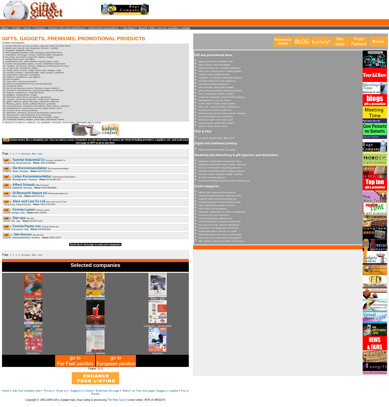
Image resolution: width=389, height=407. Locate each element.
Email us (61, 390)
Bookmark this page (107, 390)
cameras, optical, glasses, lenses (214, 74)
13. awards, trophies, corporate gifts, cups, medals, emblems (33, 72)
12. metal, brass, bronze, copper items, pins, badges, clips (32, 70)
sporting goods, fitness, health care (215, 110)
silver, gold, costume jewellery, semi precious (219, 107)
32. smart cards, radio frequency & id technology (27, 115)
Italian (5, 28)
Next (34, 154)
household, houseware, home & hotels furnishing (222, 97)
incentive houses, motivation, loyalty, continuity (220, 174)
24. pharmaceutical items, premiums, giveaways (27, 97)
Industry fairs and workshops (66, 28)
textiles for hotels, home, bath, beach (216, 120)
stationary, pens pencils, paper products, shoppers (222, 113)
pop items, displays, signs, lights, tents (216, 138)
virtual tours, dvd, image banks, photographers (220, 238)
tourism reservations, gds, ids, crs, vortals (218, 231)
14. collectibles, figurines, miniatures (21, 75)
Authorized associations (103, 28)
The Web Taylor (116, 399)
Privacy (48, 390)
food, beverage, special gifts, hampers (216, 87)
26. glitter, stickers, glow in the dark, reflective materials (31, 101)
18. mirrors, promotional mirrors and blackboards (27, 84)
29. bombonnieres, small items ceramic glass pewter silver (32, 108)
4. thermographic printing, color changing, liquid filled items (32, 52)
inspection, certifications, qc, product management (222, 212)
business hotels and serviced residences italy (220, 202)
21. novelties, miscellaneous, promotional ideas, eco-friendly (33, 90)
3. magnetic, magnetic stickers (18, 50)
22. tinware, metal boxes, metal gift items (23, 92)
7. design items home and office (19, 59)
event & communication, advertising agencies (220, 168)
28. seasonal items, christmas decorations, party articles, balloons (36, 106)
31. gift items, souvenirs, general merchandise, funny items (32, 113)
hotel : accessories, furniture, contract (216, 94)
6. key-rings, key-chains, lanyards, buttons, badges (28, 57)
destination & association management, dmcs (220, 161)
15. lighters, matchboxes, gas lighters (22, 77)
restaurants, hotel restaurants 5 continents (218, 228)
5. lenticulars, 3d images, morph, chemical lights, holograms (33, 55)
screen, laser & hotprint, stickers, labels (217, 103)
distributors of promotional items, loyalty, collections (222, 164)
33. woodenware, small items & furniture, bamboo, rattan (31, 117)
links (152, 28)
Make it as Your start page (138, 390)
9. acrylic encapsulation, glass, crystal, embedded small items (34, 64)
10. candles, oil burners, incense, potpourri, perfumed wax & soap (35, 66)
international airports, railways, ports (215, 218)
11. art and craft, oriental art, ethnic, (20, 68)
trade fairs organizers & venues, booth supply (220, 234)
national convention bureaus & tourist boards (220, 221)
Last (40, 154)
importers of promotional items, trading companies (222, 171)
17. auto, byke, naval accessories (20, 81)
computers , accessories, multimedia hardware (220, 78)
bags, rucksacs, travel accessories (214, 65)
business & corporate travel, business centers (220, 195)
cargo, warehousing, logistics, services (216, 205)
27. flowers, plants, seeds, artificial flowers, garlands (29, 104)
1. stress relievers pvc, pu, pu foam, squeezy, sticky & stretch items (37, 46)
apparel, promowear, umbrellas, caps (216, 61)
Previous (25, 154)
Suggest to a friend (81, 390)
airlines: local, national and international (217, 192)
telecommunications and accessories (216, 116)
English (16, 28)
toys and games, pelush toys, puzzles (216, 123)
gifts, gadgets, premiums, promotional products (220, 90)
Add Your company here (26, 390)
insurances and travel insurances (214, 215)
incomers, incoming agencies (212, 177)
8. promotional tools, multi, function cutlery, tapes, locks (31, 61)
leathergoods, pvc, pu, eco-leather (215, 100)
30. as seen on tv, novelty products (20, 110)
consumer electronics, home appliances (217, 81)
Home (27, 28)
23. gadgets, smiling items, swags (20, 95)
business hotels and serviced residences (217, 199)
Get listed (129, 28)
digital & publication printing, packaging (217, 150)
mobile (186, 28)
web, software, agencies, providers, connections (221, 241)
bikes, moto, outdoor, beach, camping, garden (220, 71)
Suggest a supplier (167, 390)
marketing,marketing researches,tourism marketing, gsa (224, 181)
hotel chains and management (213, 208)
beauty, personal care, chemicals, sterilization (220, 68)
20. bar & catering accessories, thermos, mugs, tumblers (31, 88)
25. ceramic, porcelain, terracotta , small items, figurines (31, 99)
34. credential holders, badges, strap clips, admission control (33, 119)
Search (142, 28)
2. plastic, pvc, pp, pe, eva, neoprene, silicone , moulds (30, 48)
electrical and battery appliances (214, 84)
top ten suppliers (168, 28)
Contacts (39, 28)
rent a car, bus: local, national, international (219, 225)
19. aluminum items (12, 86)
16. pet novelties (11, 79)
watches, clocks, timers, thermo (213, 126)
